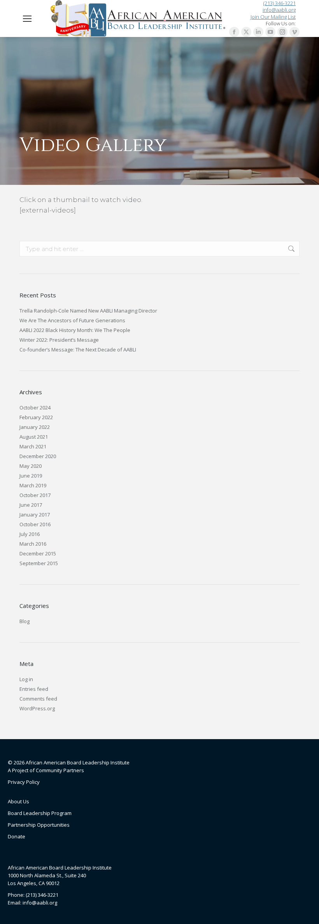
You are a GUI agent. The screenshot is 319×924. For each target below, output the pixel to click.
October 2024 (35, 407)
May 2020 (30, 465)
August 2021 (33, 436)
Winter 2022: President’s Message (59, 339)
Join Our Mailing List (273, 16)
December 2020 (37, 456)
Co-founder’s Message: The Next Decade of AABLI (77, 349)
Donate (16, 836)
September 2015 (38, 563)
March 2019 (32, 485)
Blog (24, 621)
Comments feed (38, 698)
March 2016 (32, 543)
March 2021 (32, 446)
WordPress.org (37, 708)
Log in (26, 679)
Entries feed (33, 688)
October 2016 (35, 524)
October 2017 (35, 495)
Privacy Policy (24, 781)
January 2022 (34, 426)
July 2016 (29, 534)
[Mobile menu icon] (27, 18)
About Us (18, 801)
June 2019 (30, 475)
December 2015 (37, 553)
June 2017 (30, 504)
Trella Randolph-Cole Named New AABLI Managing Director (88, 310)
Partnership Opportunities (39, 824)
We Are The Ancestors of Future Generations (72, 320)
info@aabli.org (279, 10)
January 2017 (34, 514)
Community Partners (60, 770)
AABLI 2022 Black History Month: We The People (74, 330)
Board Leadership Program (40, 813)
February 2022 (36, 417)
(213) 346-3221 (279, 3)
